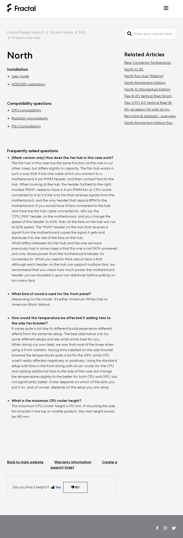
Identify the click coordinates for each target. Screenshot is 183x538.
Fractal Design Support (25, 32)
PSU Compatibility (26, 126)
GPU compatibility (26, 110)
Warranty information (72, 462)
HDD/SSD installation (28, 84)
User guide (20, 76)
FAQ (82, 32)
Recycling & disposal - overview (150, 116)
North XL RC (134, 69)
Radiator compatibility (30, 118)
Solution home (61, 32)
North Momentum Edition (145, 82)
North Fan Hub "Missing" (144, 76)
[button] (166, 8)
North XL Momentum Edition (147, 89)
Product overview (26, 37)
